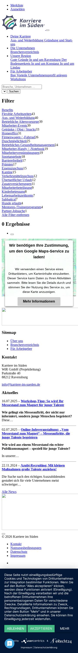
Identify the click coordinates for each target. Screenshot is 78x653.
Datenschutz (18, 552)
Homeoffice (10, 133)
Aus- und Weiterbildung (27, 40)
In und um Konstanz (45, 63)
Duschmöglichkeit (14, 141)
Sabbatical (9, 199)
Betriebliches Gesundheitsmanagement (28, 145)
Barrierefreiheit (12, 160)
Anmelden (17, 9)
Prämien (7, 164)
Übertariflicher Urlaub (17, 180)
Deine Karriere (20, 36)
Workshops (18, 79)
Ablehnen (15, 628)
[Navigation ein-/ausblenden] (47, 30)
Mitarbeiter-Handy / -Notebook (23, 149)
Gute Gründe (19, 60)
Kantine (7, 172)
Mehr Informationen (39, 301)
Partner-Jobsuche (13, 211)
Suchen (14, 91)
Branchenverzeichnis (24, 52)
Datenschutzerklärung (45, 647)
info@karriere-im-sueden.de (21, 384)
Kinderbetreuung (13, 191)
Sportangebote (11, 156)
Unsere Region (20, 56)
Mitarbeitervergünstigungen (20, 153)
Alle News (9, 492)
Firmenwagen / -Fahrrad (18, 137)
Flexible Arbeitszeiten (16, 114)
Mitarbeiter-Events (14, 125)
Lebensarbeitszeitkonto (17, 195)
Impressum (17, 555)
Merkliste (16, 5)
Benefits (7, 110)
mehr (64, 628)
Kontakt (15, 544)
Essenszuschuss (12, 168)
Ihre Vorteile (19, 75)
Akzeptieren (41, 628)
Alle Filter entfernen (15, 215)
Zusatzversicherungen (17, 184)
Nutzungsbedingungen (25, 548)
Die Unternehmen (22, 48)
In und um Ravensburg (45, 60)
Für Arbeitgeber (21, 71)
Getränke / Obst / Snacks (19, 129)
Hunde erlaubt (11, 203)
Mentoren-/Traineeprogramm (21, 207)
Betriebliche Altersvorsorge (20, 121)
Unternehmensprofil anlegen (47, 75)
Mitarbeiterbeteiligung (17, 187)
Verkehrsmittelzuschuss (18, 176)
